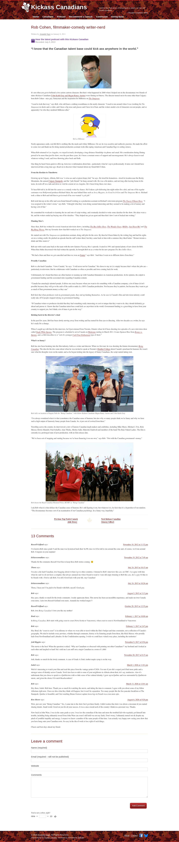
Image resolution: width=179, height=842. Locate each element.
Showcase (92, 332)
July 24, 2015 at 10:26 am (138, 583)
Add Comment (138, 806)
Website (35, 766)
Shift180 (81, 838)
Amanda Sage (45, 34)
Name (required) (39, 748)
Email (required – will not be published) (50, 757)
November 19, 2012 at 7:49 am (136, 557)
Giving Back (117, 16)
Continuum (102, 16)
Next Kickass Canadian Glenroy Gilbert (111, 520)
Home (36, 16)
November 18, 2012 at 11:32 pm (135, 544)
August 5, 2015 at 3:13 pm (137, 593)
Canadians (47, 16)
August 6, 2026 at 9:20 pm (137, 699)
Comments (36, 775)
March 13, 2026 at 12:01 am (137, 683)
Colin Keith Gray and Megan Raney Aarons (68, 95)
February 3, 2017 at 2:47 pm (137, 626)
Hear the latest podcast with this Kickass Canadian (61, 40)
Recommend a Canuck (81, 16)
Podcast (61, 16)
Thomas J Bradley (50, 838)
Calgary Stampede (56, 181)
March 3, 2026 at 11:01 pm (137, 665)
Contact (134, 835)
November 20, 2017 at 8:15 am (136, 655)
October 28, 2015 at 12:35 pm (136, 606)
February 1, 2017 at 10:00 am (136, 616)
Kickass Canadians (59, 7)
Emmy (82, 255)
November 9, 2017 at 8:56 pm (136, 642)
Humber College (103, 349)
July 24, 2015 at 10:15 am (138, 567)
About (126, 835)
